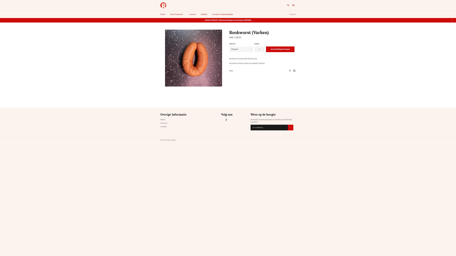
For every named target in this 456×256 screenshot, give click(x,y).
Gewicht (232, 44)
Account (293, 14)
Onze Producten (176, 14)
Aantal (256, 44)
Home (162, 14)
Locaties (163, 127)
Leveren (192, 14)
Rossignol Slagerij (170, 140)
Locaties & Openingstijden (222, 14)
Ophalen (204, 14)
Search (162, 120)
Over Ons (163, 123)
